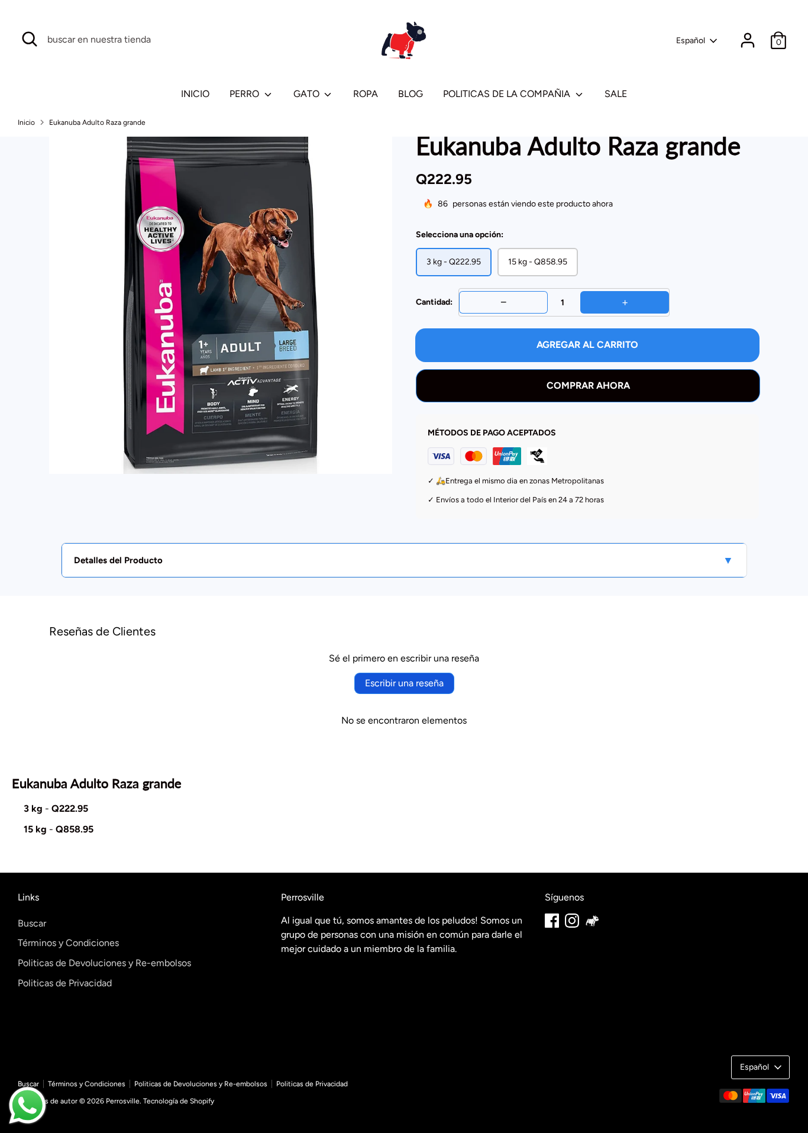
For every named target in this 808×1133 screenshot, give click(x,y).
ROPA (365, 93)
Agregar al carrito (587, 344)
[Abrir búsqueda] (29, 39)
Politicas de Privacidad (65, 983)
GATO (307, 93)
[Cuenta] (747, 40)
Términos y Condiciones (68, 942)
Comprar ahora (588, 385)
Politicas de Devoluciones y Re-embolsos (104, 963)
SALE (616, 93)
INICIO (195, 93)
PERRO (245, 93)
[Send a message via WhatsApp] (27, 1105)
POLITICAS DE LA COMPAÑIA (508, 93)
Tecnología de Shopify (178, 1101)
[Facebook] (552, 920)
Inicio (26, 122)
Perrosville (123, 1101)
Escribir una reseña (404, 683)
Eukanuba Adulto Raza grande (97, 122)
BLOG (410, 93)
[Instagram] (572, 920)
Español (690, 40)
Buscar (32, 923)
